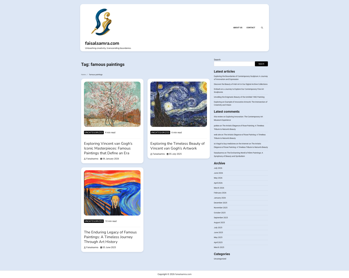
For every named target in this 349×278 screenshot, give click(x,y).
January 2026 (220, 198)
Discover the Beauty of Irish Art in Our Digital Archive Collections (240, 84)
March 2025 (219, 247)
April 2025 (218, 242)
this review (218, 117)
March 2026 (219, 188)
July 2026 (218, 168)
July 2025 (218, 227)
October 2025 (219, 213)
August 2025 (219, 222)
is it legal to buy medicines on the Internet (231, 144)
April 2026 (218, 183)
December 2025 (220, 203)
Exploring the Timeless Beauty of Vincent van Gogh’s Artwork (177, 146)
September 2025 (221, 217)
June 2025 (218, 232)
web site (217, 135)
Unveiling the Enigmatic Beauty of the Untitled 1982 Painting (239, 97)
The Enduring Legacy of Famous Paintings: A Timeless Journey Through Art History (110, 237)
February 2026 (220, 193)
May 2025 (218, 237)
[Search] (262, 28)
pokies (216, 126)
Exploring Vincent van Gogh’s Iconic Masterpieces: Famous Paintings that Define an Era (108, 148)
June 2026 (218, 173)
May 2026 (218, 178)
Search (217, 59)
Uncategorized (94, 132)
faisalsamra (92, 158)
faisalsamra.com (102, 43)
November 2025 (220, 208)
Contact (250, 27)
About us (237, 27)
